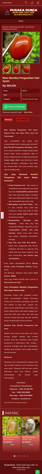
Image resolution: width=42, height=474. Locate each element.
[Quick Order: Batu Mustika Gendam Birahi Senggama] (19, 434)
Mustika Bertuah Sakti (30, 99)
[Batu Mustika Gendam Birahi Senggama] (11, 426)
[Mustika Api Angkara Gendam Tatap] (30, 426)
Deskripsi (8, 119)
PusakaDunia (15, 386)
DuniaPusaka (27, 386)
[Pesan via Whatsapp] (32, 3)
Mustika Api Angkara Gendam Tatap (29, 438)
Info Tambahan (22, 119)
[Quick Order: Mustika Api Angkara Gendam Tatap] (38, 434)
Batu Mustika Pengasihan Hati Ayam (17, 402)
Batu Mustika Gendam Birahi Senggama (10, 438)
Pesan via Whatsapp (16, 107)
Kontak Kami (7, 3)
